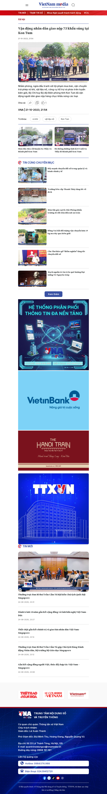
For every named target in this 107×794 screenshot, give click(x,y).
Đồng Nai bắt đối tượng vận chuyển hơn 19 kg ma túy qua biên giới (68, 232)
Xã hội (21, 19)
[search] (80, 5)
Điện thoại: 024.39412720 (39, 771)
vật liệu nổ (49, 119)
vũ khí (35, 119)
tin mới (28, 546)
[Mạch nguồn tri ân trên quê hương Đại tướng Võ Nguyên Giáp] (32, 279)
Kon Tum (65, 119)
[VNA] (44, 778)
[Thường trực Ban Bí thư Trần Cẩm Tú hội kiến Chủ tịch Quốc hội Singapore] (53, 572)
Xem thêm (53, 294)
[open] (27, 5)
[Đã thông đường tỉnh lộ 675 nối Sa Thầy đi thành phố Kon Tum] (72, 136)
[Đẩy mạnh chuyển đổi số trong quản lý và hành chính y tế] (32, 175)
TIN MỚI (22, 13)
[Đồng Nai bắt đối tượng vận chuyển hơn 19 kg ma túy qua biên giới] (32, 237)
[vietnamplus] (53, 694)
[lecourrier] (28, 694)
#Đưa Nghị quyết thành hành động (60, 13)
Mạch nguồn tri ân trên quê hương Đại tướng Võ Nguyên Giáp (66, 273)
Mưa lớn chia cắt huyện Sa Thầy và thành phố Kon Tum (35, 150)
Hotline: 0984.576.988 (37, 763)
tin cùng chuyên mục (38, 162)
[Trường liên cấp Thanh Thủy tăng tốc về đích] (32, 196)
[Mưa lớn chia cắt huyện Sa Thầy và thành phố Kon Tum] (35, 136)
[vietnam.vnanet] (78, 694)
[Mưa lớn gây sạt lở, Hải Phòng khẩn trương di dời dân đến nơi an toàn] (32, 217)
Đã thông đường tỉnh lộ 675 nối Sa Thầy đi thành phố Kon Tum (71, 150)
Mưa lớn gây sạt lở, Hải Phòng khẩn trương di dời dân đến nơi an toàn (65, 211)
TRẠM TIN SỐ (36, 13)
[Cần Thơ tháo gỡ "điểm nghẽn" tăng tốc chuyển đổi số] (32, 258)
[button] (52, 542)
